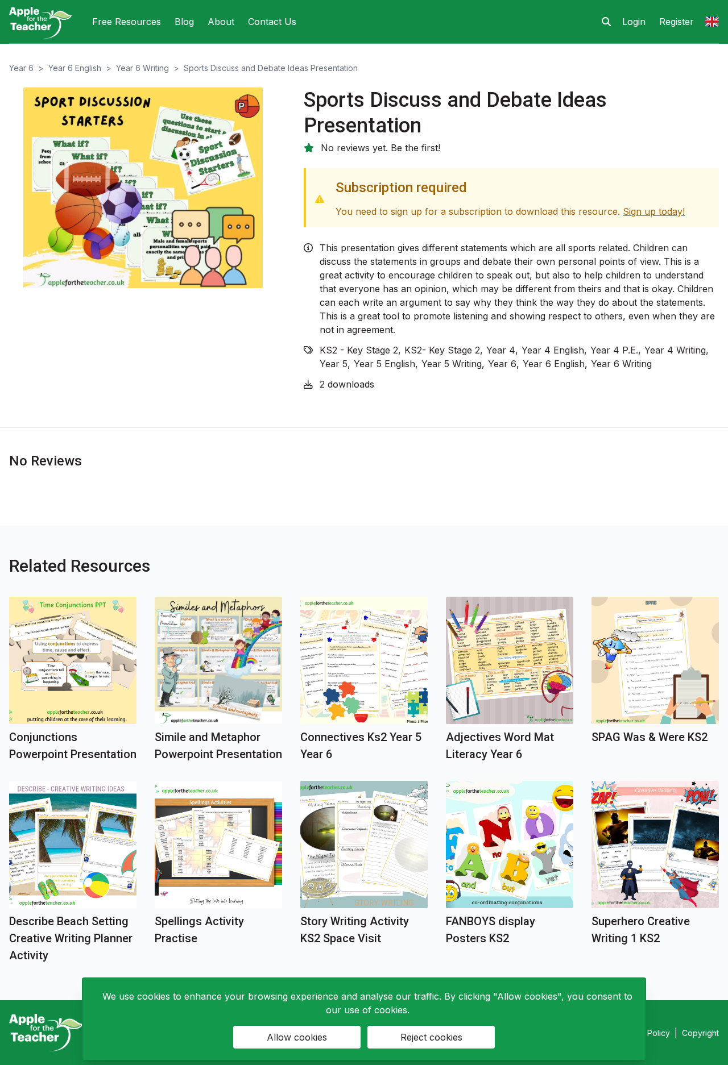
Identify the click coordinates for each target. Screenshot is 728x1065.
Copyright (700, 1033)
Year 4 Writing (675, 350)
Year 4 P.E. (614, 350)
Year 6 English (74, 68)
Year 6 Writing (142, 68)
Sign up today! (654, 211)
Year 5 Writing (451, 363)
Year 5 (334, 363)
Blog (184, 21)
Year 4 (500, 350)
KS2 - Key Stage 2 (359, 350)
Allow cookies (297, 1037)
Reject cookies (431, 1037)
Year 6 (21, 68)
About (221, 21)
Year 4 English (553, 350)
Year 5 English (384, 363)
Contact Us (272, 21)
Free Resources (126, 21)
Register (676, 21)
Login (634, 21)
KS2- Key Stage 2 (442, 350)
